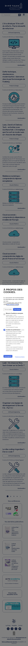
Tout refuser (17, 309)
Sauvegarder (8, 356)
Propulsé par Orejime (19, 356)
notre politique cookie (12, 304)
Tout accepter (8, 309)
